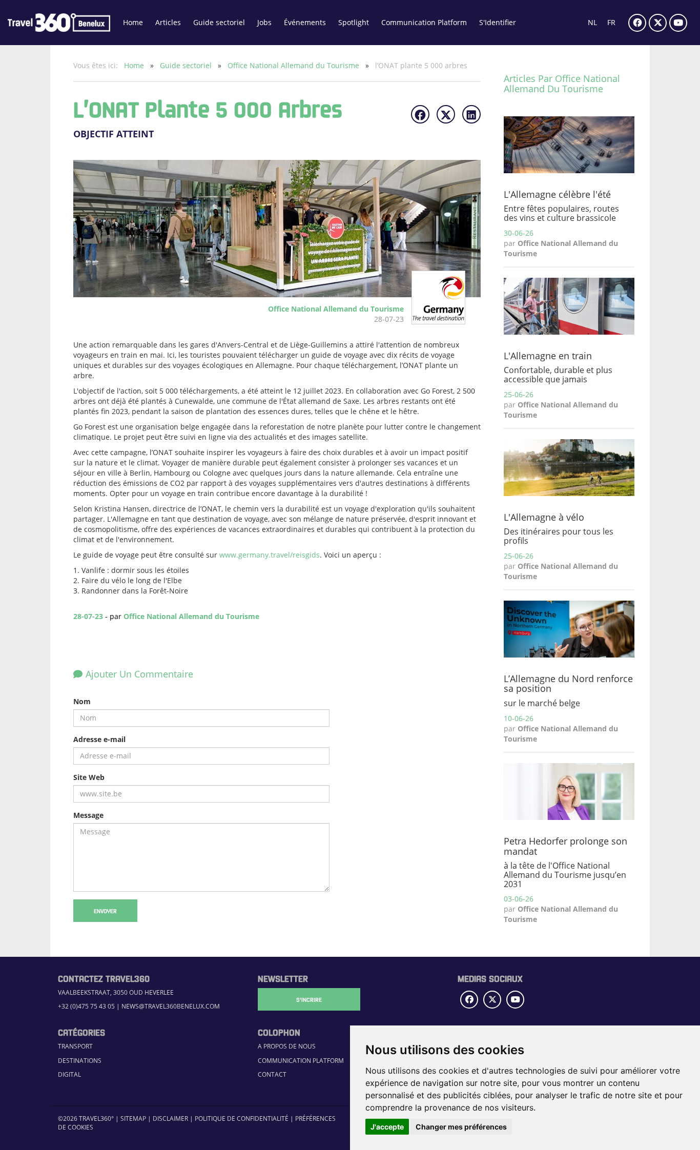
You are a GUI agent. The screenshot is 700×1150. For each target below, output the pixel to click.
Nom (82, 701)
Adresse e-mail (99, 739)
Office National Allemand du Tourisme (294, 65)
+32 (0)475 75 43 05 (86, 1006)
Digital (69, 1074)
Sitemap (133, 1118)
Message (88, 815)
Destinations (79, 1060)
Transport (75, 1046)
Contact (272, 1074)
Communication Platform (424, 22)
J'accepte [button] (387, 1126)
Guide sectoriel (219, 22)
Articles (168, 22)
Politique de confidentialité (242, 1118)
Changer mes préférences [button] (461, 1126)
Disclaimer (170, 1118)
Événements (305, 22)
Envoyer (105, 910)
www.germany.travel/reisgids (269, 555)
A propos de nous (287, 1046)
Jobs (264, 22)
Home (133, 22)
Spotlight (353, 22)
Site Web (89, 777)
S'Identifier (497, 22)
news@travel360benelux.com (170, 1006)
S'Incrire (309, 999)
